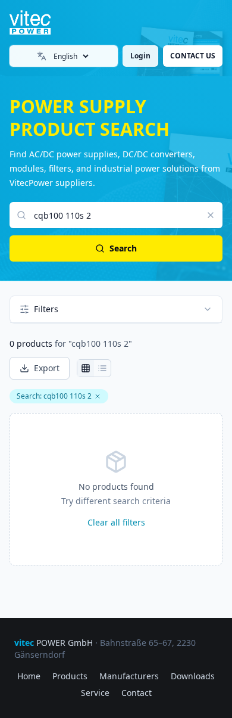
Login (140, 56)
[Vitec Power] (40, 23)
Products (69, 676)
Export (46, 368)
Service (95, 692)
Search (123, 248)
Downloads (193, 676)
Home (28, 676)
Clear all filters (116, 522)
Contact (136, 692)
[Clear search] (210, 215)
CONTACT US (192, 56)
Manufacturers (129, 676)
